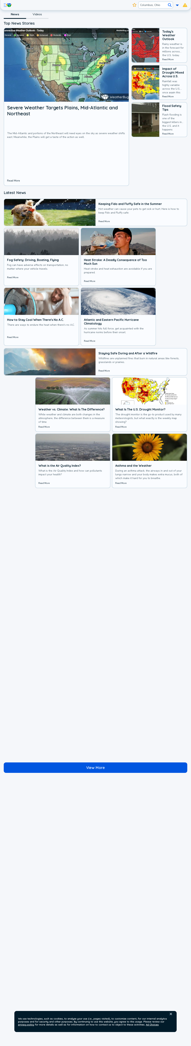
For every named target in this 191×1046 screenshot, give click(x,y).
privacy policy (26, 1024)
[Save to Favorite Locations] (134, 5)
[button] (171, 1014)
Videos (37, 14)
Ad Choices (152, 1024)
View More (95, 767)
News (15, 14)
